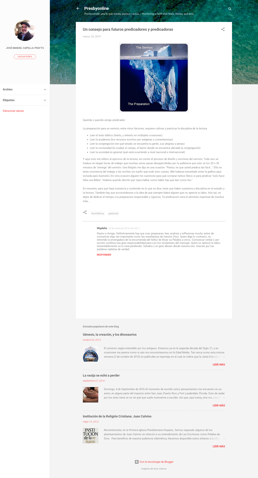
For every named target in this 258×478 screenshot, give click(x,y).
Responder (104, 254)
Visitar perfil (25, 56)
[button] (223, 30)
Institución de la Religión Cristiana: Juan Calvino (117, 416)
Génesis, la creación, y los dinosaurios (110, 334)
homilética (97, 213)
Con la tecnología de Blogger (156, 461)
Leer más (219, 364)
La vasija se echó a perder (101, 375)
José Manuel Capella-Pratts (25, 48)
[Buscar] (230, 9)
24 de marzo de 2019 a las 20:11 (124, 228)
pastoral (113, 213)
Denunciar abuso (13, 111)
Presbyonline (96, 8)
